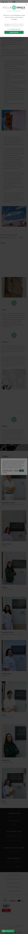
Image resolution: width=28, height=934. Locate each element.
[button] (7, 931)
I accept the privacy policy (15, 29)
